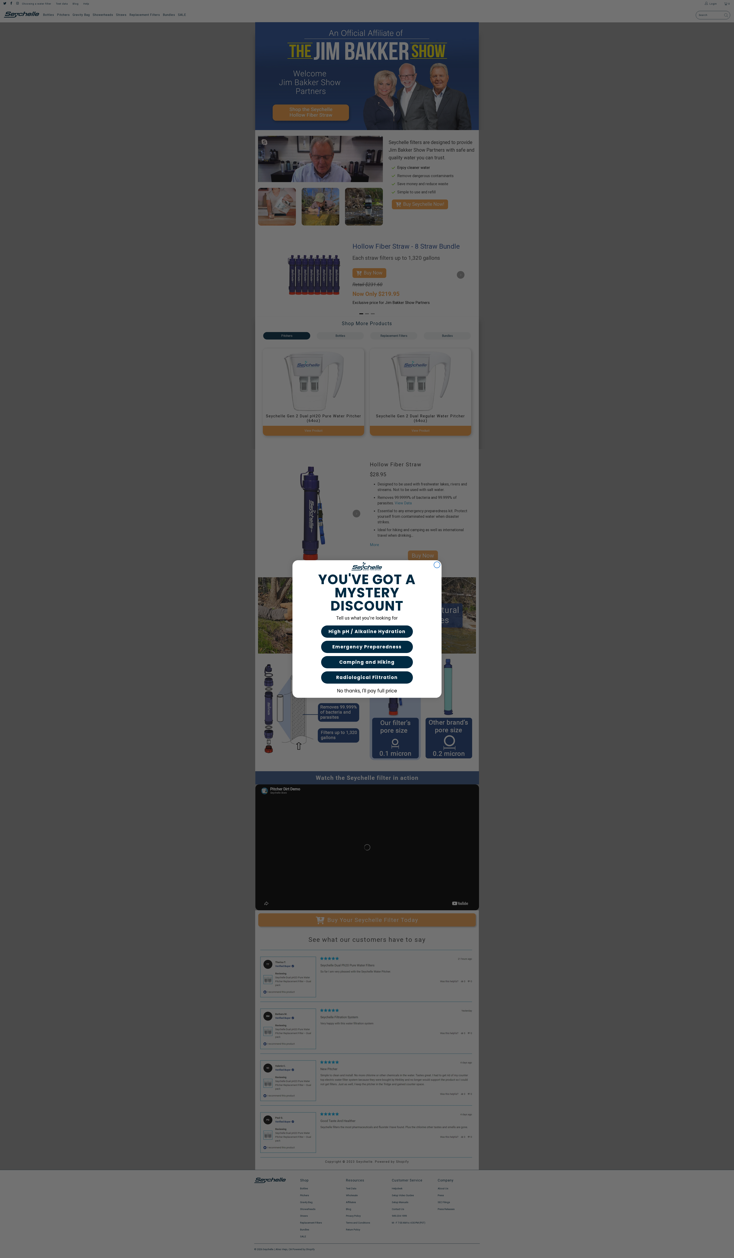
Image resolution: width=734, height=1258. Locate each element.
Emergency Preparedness (367, 647)
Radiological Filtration (367, 677)
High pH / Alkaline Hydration (367, 631)
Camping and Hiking (367, 662)
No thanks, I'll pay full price (367, 691)
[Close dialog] (437, 565)
